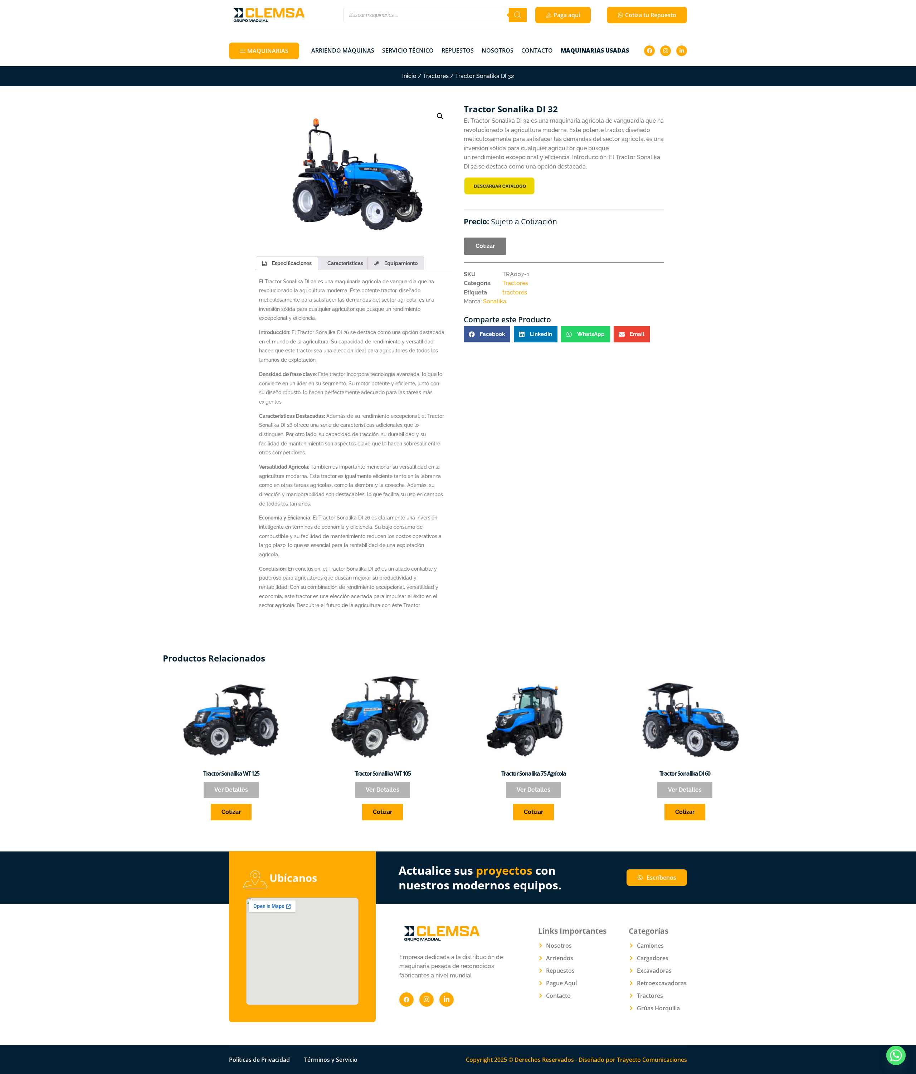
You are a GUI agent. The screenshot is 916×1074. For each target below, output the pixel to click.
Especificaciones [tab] (292, 263)
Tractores (436, 76)
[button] (440, 116)
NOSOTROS (497, 50)
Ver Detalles (231, 789)
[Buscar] (518, 15)
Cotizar (485, 246)
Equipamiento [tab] (401, 263)
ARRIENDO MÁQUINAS (342, 50)
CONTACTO (537, 50)
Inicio (409, 76)
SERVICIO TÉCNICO (408, 50)
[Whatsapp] (896, 1055)
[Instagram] (665, 50)
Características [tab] (345, 263)
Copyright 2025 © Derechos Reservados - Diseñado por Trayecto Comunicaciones (576, 1060)
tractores (514, 292)
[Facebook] (649, 50)
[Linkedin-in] (681, 50)
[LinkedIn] (446, 999)
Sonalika (494, 301)
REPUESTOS (458, 50)
